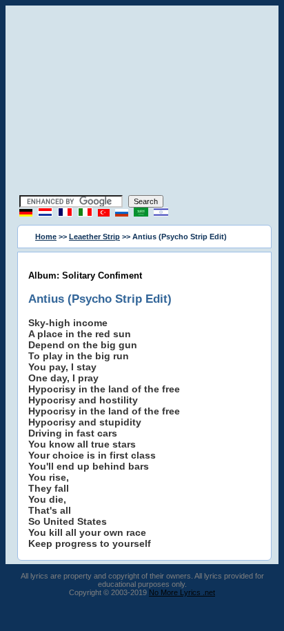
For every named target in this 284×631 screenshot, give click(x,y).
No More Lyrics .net (182, 592)
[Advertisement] (142, 102)
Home (46, 236)
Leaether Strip (94, 236)
